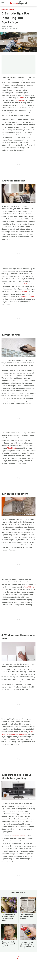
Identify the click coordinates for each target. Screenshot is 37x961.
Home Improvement (8, 9)
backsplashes (20, 100)
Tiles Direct (11, 448)
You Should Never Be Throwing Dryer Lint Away (26, 916)
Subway (27, 284)
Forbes (21, 97)
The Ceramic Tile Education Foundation (17, 732)
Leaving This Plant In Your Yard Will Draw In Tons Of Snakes (8, 917)
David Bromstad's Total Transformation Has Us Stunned (9, 944)
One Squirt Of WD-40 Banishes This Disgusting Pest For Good (27, 945)
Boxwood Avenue (27, 296)
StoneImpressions (18, 836)
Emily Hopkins (7, 27)
